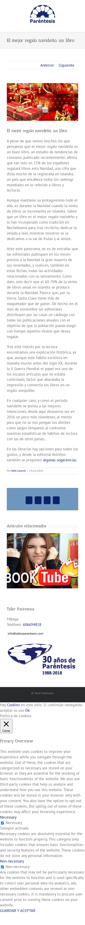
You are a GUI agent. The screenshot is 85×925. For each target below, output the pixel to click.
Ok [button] (27, 710)
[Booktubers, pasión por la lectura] (42, 535)
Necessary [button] (8, 817)
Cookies (13, 704)
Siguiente (66, 65)
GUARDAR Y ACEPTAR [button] (17, 910)
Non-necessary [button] (12, 861)
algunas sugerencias (59, 459)
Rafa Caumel (18, 470)
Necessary (14, 822)
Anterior (47, 65)
